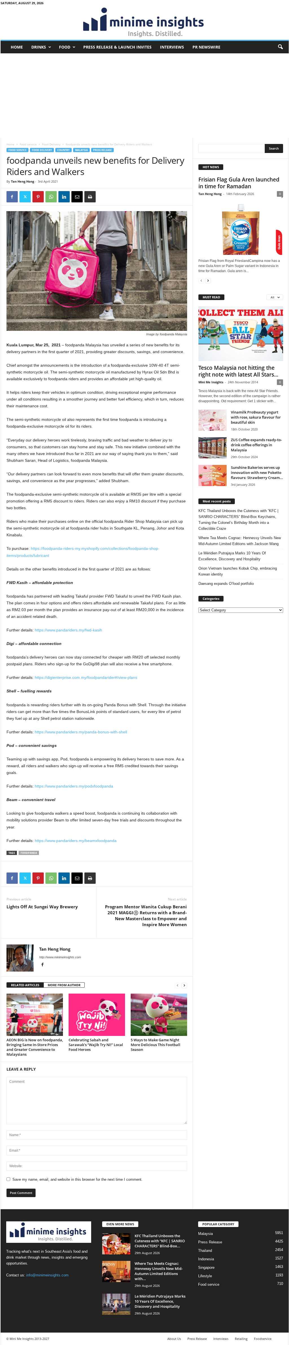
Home (17, 47)
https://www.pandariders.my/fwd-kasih (68, 630)
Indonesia (206, 1259)
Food (64, 47)
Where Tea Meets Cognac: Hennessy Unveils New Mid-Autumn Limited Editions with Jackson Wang (239, 541)
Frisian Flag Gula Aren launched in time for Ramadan (238, 183)
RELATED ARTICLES (25, 985)
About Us (174, 1339)
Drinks (38, 47)
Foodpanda (29, 853)
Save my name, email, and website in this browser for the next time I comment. (77, 1179)
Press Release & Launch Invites (117, 47)
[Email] (77, 196)
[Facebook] (12, 196)
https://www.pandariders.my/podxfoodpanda (74, 786)
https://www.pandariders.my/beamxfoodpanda (76, 840)
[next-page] (184, 985)
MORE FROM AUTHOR (64, 985)
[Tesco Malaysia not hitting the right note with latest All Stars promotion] (240, 333)
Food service (28, 144)
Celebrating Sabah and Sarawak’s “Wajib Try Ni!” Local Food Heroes (96, 1044)
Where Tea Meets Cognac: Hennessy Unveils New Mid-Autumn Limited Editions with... (159, 1271)
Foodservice (263, 1339)
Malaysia (81, 150)
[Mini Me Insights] (145, 23)
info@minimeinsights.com (47, 1275)
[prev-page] (177, 985)
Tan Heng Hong (22, 181)
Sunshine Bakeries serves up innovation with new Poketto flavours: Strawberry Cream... (257, 472)
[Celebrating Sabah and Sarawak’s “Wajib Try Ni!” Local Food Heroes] (97, 1015)
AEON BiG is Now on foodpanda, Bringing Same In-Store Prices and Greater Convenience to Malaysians (34, 1047)
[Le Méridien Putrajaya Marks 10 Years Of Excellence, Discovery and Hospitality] (116, 1304)
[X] (25, 196)
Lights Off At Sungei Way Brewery (42, 906)
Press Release (102, 150)
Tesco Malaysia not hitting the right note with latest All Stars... (238, 371)
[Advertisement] (145, 95)
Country (63, 150)
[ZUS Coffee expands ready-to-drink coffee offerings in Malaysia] (212, 447)
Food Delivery (51, 144)
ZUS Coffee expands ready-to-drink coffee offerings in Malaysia (256, 444)
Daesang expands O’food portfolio (226, 583)
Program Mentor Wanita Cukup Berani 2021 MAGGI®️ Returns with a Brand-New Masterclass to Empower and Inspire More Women (146, 915)
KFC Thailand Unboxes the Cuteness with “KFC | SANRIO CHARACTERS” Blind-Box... (160, 1240)
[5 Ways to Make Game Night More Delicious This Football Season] (159, 1015)
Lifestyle (205, 1276)
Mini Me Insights (210, 382)
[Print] (90, 196)
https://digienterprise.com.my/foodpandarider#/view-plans (86, 677)
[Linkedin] (64, 196)
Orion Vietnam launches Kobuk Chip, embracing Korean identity (237, 571)
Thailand (205, 1250)
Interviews (172, 47)
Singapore (206, 1267)
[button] (280, 47)
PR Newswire (206, 47)
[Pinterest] (38, 196)
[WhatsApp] (51, 196)
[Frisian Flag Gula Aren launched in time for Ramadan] (240, 227)
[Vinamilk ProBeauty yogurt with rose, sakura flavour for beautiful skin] (212, 420)
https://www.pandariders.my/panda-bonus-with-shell (81, 732)
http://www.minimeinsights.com (60, 957)
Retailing (241, 1339)
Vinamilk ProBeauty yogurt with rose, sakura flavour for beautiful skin (256, 417)
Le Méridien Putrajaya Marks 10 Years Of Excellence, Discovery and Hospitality (232, 556)
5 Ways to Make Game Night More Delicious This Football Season (155, 1044)
